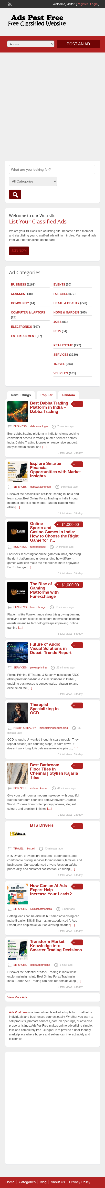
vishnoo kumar (39, 788)
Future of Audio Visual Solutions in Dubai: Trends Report (51, 648)
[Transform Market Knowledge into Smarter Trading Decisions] (17, 959)
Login (94, 4)
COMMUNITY (20, 303)
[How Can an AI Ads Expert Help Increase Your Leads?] (17, 903)
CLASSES (18, 294)
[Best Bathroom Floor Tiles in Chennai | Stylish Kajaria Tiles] (17, 782)
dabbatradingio (39, 426)
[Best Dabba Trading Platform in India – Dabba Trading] (17, 421)
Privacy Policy (79, 1182)
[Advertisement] (52, 106)
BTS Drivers (41, 825)
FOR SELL (60, 294)
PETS (57, 331)
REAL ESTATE (63, 345)
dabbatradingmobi (40, 486)
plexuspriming (38, 667)
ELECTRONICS (21, 326)
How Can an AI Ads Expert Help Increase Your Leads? (51, 889)
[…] (44, 447)
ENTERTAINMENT (23, 336)
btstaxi (31, 848)
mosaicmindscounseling (54, 727)
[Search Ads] (15, 194)
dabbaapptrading (40, 964)
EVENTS (59, 284)
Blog (43, 1182)
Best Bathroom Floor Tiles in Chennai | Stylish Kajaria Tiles (54, 771)
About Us (58, 1182)
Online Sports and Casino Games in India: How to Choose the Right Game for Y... (54, 532)
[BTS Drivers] (17, 843)
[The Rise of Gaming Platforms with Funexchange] (17, 601)
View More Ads (17, 997)
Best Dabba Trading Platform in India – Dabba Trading (49, 407)
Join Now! (19, 250)
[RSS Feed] (9, 4)
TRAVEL (59, 364)
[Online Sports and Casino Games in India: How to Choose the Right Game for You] (17, 541)
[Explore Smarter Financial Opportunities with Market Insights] (17, 481)
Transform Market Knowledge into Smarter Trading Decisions (56, 945)
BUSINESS (18, 284)
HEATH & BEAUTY (66, 303)
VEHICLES (60, 373)
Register (82, 4)
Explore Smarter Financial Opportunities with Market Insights (55, 469)
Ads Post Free (18, 1012)
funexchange (38, 546)
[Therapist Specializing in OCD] (17, 722)
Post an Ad (78, 44)
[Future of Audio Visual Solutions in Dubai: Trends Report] (17, 662)
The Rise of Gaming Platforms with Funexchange (44, 590)
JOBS (57, 322)
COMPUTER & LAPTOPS (28, 312)
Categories (27, 1182)
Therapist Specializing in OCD (44, 708)
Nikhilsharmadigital (41, 908)
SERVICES (60, 354)
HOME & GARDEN (66, 312)
